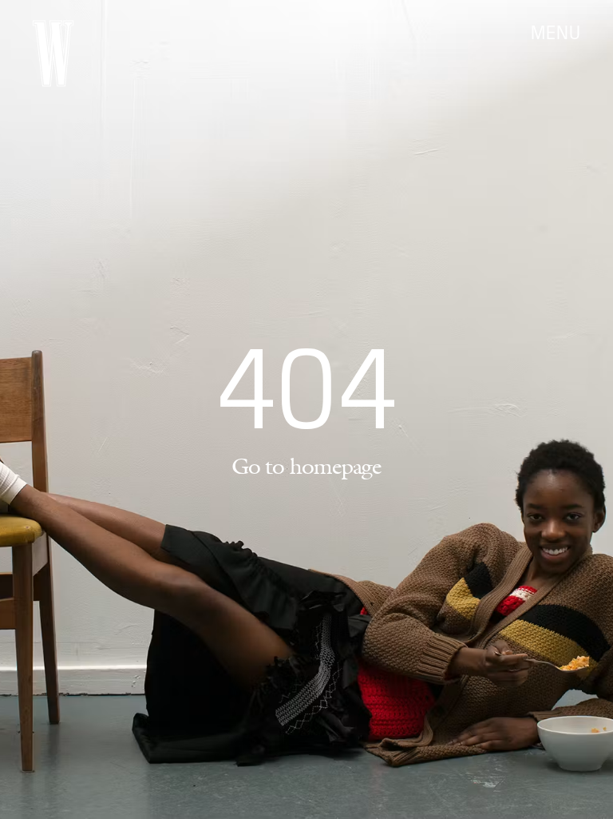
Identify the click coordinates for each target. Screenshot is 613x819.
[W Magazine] (53, 53)
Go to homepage (306, 466)
